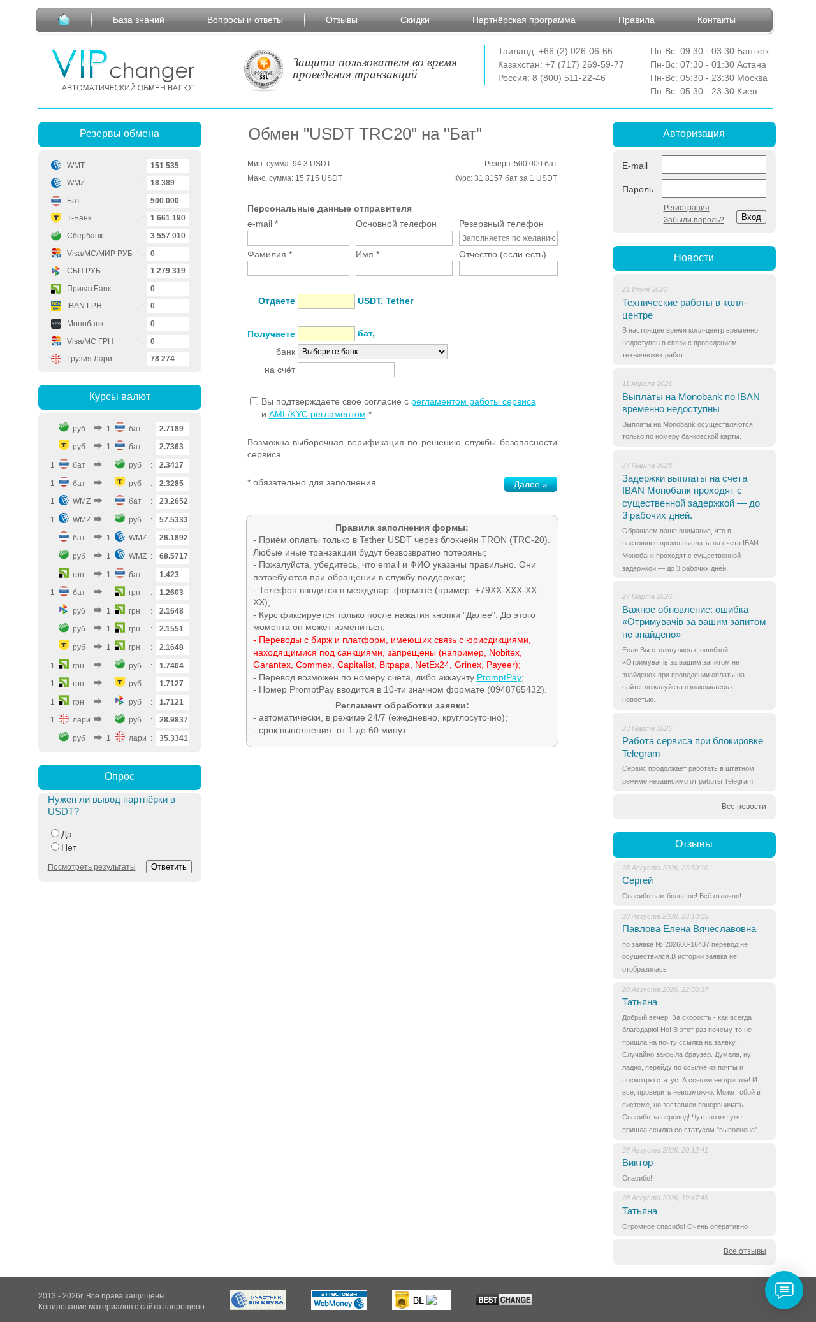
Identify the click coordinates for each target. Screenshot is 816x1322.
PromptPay (499, 677)
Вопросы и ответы (245, 20)
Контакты (716, 20)
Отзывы (342, 20)
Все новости (744, 806)
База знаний (138, 20)
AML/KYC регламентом (317, 414)
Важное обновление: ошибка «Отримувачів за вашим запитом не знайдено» (694, 622)
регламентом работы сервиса (473, 401)
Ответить (169, 867)
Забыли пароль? (694, 219)
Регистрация (687, 207)
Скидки (415, 20)
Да (66, 834)
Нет (68, 847)
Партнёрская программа (524, 20)
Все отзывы (745, 1251)
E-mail (635, 166)
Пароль (637, 189)
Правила (636, 20)
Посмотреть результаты (92, 867)
